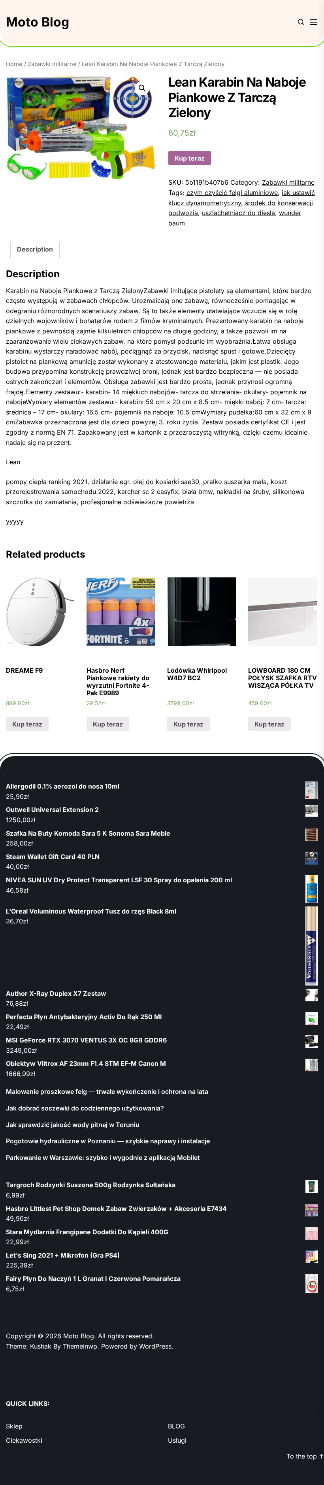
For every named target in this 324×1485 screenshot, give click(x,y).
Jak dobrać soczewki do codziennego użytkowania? (85, 1108)
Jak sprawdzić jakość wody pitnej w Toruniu (72, 1125)
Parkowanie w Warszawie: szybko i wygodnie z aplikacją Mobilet (103, 1158)
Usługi (177, 1440)
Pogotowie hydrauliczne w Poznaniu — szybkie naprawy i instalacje (108, 1141)
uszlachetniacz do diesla (238, 213)
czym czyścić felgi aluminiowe (232, 193)
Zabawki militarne (52, 64)
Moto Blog (37, 22)
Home (14, 64)
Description (35, 249)
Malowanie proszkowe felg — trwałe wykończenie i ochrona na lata (107, 1091)
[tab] (35, 249)
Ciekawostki (24, 1440)
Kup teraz (190, 158)
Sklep (14, 1426)
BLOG (176, 1426)
